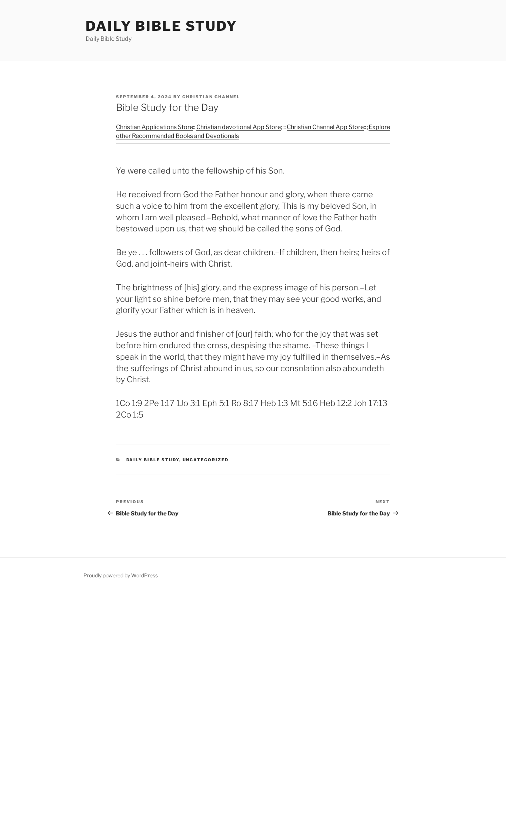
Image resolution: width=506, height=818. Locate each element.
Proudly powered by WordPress (120, 575)
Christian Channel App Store (325, 127)
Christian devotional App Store (238, 127)
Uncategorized (206, 459)
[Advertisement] (222, 704)
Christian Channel (211, 96)
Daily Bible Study (161, 26)
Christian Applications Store (154, 127)
